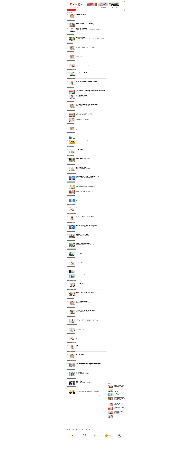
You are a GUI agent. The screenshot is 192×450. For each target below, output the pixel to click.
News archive (113, 1)
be (116, 1)
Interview (110, 383)
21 (89, 158)
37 (105, 90)
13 (87, 301)
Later (70, 395)
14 (95, 190)
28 (88, 252)
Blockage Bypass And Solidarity (72, 429)
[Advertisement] (87, 411)
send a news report (106, 1)
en (119, 1)
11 (80, 390)
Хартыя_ (76, 4)
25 (89, 243)
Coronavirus (81, 429)
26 (84, 372)
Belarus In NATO (87, 429)
